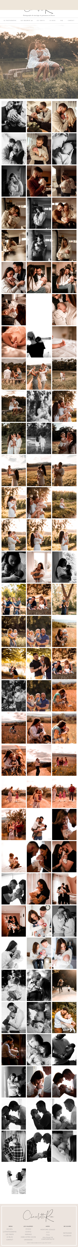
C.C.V (47, 1232)
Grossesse (28, 1240)
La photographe (9, 1232)
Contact (9, 1240)
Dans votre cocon (28, 1237)
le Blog (10, 1237)
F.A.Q (48, 1235)
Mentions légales (47, 1229)
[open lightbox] (14, 116)
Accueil (10, 1229)
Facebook (67, 1236)
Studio (28, 1229)
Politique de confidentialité (47, 1238)
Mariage (28, 1234)
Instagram (67, 1233)
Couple (28, 1232)
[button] (26, 20)
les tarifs (10, 1234)
